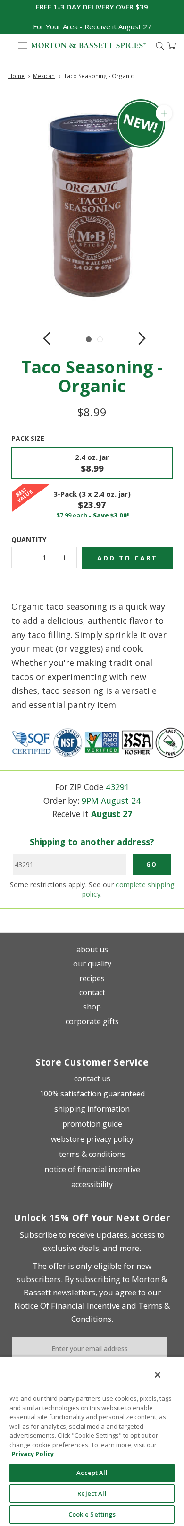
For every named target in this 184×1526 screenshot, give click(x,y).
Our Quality (92, 963)
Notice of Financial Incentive (92, 1169)
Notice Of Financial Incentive (67, 1305)
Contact (92, 992)
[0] (171, 45)
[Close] (157, 1374)
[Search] (160, 45)
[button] (92, 27)
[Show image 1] (89, 339)
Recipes (92, 978)
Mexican (44, 75)
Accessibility (92, 1184)
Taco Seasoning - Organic (99, 75)
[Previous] (46, 338)
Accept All (91, 1472)
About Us (92, 949)
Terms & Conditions (92, 1154)
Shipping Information (92, 1109)
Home (16, 75)
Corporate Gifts (92, 1021)
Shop (92, 1006)
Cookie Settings (92, 1514)
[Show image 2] (100, 339)
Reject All (91, 1493)
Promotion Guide (92, 1124)
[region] (92, 1441)
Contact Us (92, 1078)
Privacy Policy (33, 1453)
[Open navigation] (22, 45)
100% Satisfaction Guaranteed (92, 1093)
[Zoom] (164, 113)
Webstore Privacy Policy (92, 1139)
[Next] (142, 338)
